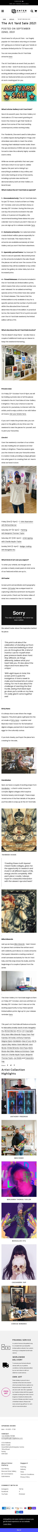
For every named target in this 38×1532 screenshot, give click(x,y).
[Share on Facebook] (7, 1065)
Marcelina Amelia (10, 1027)
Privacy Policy (25, 1477)
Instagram (4, 1489)
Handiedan (5, 788)
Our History (5, 1469)
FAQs (22, 1472)
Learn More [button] (7, 1524)
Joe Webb (18, 1058)
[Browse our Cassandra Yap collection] (19, 1262)
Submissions (5, 1476)
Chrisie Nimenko (13, 1048)
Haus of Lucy (26, 1041)
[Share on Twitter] (10, 1065)
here (10, 57)
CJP (23, 1031)
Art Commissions (7, 1474)
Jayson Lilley (6, 1044)
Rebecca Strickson (22, 1051)
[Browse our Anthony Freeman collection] (19, 1096)
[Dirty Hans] (19, 760)
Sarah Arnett (23, 1027)
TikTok (21, 1489)
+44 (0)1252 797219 (8, 1436)
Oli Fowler (11, 588)
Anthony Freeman (23, 1038)
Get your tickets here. (18, 414)
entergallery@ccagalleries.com (12, 1438)
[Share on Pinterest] (14, 1065)
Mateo (14, 1044)
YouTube (4, 1494)
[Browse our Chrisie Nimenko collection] (19, 1303)
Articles (11, 19)
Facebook (4, 1491)
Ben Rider (10, 1051)
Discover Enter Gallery (8, 1471)
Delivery (23, 1469)
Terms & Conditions (27, 1474)
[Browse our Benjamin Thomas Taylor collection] (19, 1179)
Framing (23, 1467)
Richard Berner (10, 1031)
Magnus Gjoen (6, 1041)
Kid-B (34, 1041)
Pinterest (22, 1494)
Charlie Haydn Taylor (17, 1055)
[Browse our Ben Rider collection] (19, 1137)
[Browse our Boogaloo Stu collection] (19, 1220)
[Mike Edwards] (19, 982)
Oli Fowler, (12, 1038)
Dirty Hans (15, 720)
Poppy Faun (25, 1034)
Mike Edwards (19, 944)
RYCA (19, 1031)
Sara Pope (24, 1048)
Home (4, 19)
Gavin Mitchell (22, 1044)
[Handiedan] (19, 830)
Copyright (29, 1031)
